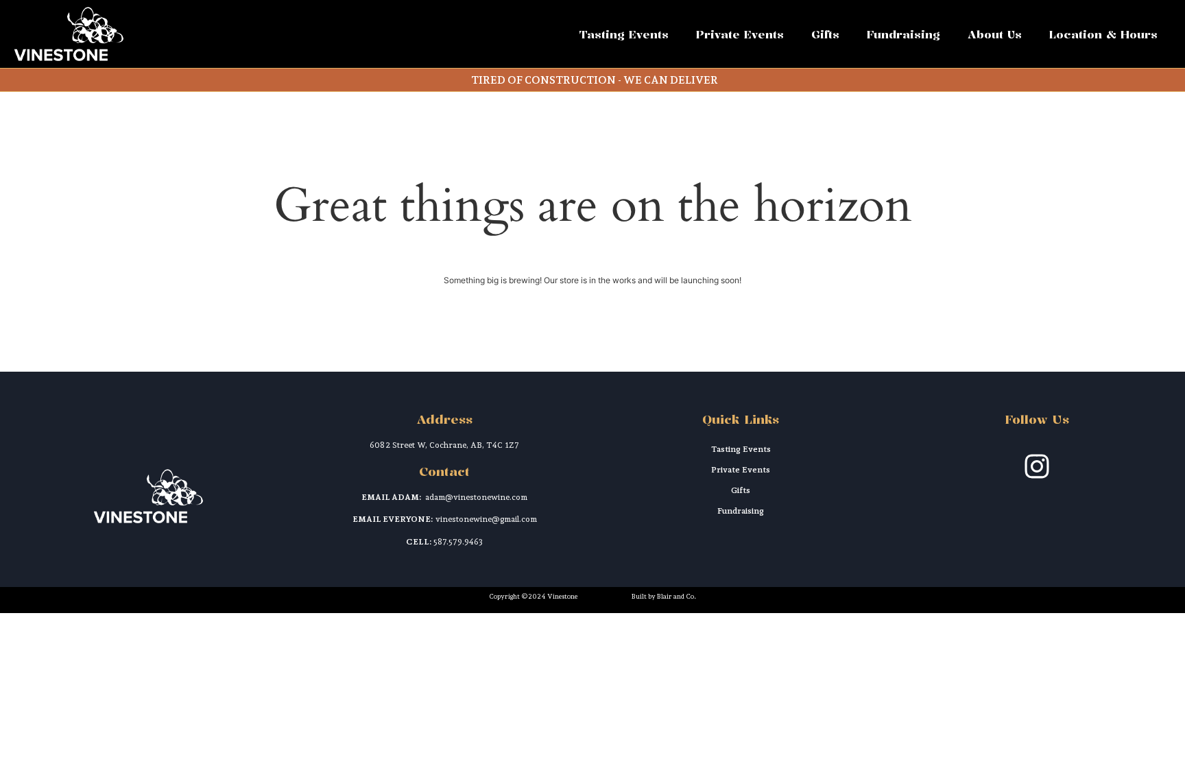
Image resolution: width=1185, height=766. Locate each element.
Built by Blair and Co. (664, 596)
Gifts (825, 34)
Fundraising (903, 34)
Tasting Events (624, 34)
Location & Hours (1103, 34)
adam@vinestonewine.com (476, 497)
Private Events (740, 34)
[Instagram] (1036, 466)
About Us (995, 34)
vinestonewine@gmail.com (486, 519)
